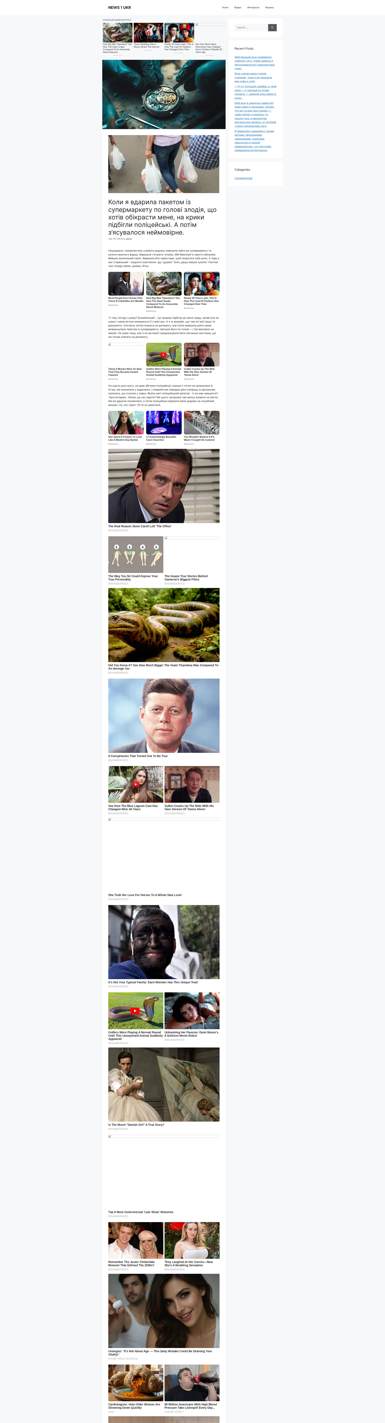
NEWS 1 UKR (119, 7)
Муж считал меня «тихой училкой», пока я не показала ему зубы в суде (253, 77)
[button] (164, 94)
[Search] (272, 27)
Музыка (269, 7)
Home (225, 7)
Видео (237, 7)
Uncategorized (243, 178)
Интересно (253, 7)
